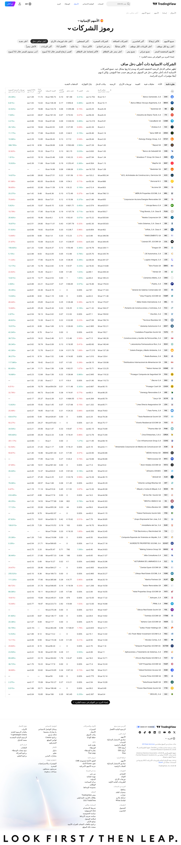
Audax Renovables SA (152, 585)
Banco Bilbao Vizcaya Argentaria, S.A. (145, 103)
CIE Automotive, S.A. (152, 254)
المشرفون (53, 743)
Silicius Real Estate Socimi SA (149, 610)
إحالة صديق (52, 735)
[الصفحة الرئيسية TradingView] (164, 4)
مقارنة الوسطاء (90, 750)
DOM (166, 670)
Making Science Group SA (150, 549)
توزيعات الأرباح (120, 779)
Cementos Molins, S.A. (152, 278)
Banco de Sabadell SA (152, 151)
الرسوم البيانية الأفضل (118, 729)
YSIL (165, 610)
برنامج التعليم (22, 756)
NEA (165, 640)
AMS (165, 157)
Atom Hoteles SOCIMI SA (151, 465)
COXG (166, 441)
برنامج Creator (51, 737)
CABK (166, 121)
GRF (165, 229)
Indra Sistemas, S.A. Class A (149, 223)
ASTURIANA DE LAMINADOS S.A (147, 561)
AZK (165, 597)
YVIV (166, 422)
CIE (166, 254)
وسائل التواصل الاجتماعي (47, 729)
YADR (166, 622)
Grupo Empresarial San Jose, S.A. (147, 519)
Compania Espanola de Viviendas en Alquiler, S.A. (141, 537)
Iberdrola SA (156, 109)
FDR (165, 284)
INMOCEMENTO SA (153, 235)
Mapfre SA (156, 163)
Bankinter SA (155, 169)
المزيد (59, 4)
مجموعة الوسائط (89, 787)
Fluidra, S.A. (156, 284)
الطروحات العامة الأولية (117, 782)
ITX (166, 115)
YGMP (166, 296)
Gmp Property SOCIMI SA (150, 296)
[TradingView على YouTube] (164, 732)
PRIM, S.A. (156, 604)
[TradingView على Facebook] (169, 732)
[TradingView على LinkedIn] (154, 732)
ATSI (165, 652)
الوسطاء (67, 4)
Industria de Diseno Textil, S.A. (148, 115)
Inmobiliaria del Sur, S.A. (151, 525)
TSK (165, 531)
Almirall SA (156, 477)
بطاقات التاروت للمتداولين (86, 798)
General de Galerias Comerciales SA (146, 290)
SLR (165, 350)
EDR (165, 471)
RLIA (165, 356)
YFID (165, 513)
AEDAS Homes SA (153, 453)
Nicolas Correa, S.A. (153, 640)
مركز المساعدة (90, 782)
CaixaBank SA (155, 121)
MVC (166, 459)
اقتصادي (123, 774)
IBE (166, 109)
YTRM (166, 616)
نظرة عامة (92, 745)
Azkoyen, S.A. (155, 597)
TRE (165, 320)
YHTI (165, 591)
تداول (55, 750)
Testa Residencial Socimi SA (149, 416)
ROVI (166, 344)
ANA (165, 187)
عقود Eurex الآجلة (89, 763)
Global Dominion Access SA (150, 670)
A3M (165, 447)
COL (165, 241)
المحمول (122, 808)
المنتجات (100, 4)
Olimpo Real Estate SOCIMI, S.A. (148, 573)
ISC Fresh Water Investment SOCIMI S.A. (144, 634)
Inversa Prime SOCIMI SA (150, 676)
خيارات (123, 795)
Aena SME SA (155, 133)
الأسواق (76, 4)
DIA (166, 362)
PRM (165, 604)
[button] (96, 3)
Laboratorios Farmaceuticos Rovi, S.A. (145, 344)
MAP (165, 163)
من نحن (93, 774)
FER (165, 181)
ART (165, 483)
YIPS (165, 676)
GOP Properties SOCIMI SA (150, 664)
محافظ (123, 789)
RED (165, 217)
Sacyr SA (157, 398)
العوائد (123, 776)
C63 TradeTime (89, 800)
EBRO (166, 266)
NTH (165, 682)
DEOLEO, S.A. (155, 694)
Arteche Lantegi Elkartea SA (149, 483)
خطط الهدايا (91, 737)
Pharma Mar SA (154, 429)
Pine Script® (121, 800)
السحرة (54, 766)
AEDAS (165, 453)
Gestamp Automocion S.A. (150, 326)
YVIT (165, 658)
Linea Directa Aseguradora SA (149, 404)
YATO (166, 465)
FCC (165, 308)
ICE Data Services (148, 744)
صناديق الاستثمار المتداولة (116, 739)
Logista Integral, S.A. (152, 260)
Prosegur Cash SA (153, 386)
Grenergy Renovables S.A (150, 392)
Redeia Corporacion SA (151, 217)
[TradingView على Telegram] (149, 732)
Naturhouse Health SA (152, 682)
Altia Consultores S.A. (152, 555)
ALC (165, 555)
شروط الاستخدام (89, 808)
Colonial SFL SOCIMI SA (151, 241)
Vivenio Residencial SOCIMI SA (148, 423)
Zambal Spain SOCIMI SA (150, 567)
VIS (166, 314)
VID (166, 272)
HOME (166, 368)
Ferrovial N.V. (155, 181)
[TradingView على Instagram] (159, 732)
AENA (166, 133)
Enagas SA (156, 248)
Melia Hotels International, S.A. (148, 302)
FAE (165, 410)
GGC (165, 290)
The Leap (92, 753)
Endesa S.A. (156, 127)
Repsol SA (157, 145)
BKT (165, 169)
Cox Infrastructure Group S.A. (149, 441)
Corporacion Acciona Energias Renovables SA (142, 199)
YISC (165, 634)
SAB (165, 151)
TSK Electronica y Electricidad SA (147, 531)
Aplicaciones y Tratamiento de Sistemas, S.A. (143, 652)
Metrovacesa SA (154, 459)
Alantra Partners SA (153, 579)
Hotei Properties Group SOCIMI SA (147, 591)
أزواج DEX (122, 750)
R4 (166, 501)
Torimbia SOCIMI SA (153, 616)
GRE (165, 392)
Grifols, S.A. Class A (153, 229)
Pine (124, 753)
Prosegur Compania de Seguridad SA (146, 374)
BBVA (166, 103)
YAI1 (165, 495)
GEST (166, 326)
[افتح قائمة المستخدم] (19, 3)
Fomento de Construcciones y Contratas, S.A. (142, 308)
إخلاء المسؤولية (90, 811)
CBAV (166, 507)
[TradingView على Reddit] (140, 732)
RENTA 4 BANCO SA (152, 501)
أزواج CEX (122, 748)
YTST (166, 416)
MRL (165, 193)
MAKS (166, 549)
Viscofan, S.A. (155, 314)
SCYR (166, 398)
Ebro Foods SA (155, 266)
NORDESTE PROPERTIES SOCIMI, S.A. (145, 543)
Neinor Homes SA (154, 368)
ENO (165, 380)
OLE (165, 694)
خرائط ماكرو (121, 798)
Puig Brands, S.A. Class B (150, 211)
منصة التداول (22, 740)
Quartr (161, 762)
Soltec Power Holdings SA (150, 628)
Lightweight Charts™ (18, 735)
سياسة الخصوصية (89, 813)
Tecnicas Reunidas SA (152, 320)
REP (165, 145)
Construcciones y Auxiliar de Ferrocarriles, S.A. (142, 338)
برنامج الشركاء (21, 753)
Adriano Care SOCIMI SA (151, 622)
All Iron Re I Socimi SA (152, 495)
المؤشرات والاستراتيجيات (47, 763)
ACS (165, 175)
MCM (166, 489)
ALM (165, 477)
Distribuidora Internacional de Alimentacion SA (142, 362)
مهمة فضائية (91, 776)
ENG (165, 248)
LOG (165, 260)
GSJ (165, 519)
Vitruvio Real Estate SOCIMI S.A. (148, 658)
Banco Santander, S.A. (152, 97)
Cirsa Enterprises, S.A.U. (151, 435)
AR (26, 4)
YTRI (165, 688)
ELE (166, 127)
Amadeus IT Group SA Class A (149, 157)
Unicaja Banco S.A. (153, 205)
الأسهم (123, 737)
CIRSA (166, 435)
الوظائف (93, 785)
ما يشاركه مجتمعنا (50, 732)
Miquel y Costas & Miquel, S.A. (148, 489)
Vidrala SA (157, 272)
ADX (165, 585)
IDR (166, 223)
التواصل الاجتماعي (88, 4)
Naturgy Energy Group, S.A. (149, 139)
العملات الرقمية (120, 745)
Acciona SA (156, 187)
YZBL (166, 567)
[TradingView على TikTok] (145, 732)
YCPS (166, 332)
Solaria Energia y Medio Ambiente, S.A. (145, 350)
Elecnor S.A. (156, 380)
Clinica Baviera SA (153, 507)
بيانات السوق (91, 735)
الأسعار (93, 732)
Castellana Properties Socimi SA (148, 332)
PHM (165, 429)
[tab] (169, 41)
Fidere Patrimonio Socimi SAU (149, 513)
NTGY (166, 139)
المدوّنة (93, 779)
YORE (166, 573)
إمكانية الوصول (90, 819)
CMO (166, 278)
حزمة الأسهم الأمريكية (87, 766)
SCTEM (165, 646)
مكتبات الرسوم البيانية (19, 732)
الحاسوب (122, 811)
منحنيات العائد (121, 792)
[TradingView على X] (174, 732)
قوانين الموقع (52, 740)
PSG (165, 374)
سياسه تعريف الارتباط (88, 816)
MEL (165, 302)
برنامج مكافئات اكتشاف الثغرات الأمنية (82, 824)
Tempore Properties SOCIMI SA (147, 646)
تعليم (55, 753)
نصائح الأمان (91, 821)
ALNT (166, 579)
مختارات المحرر (51, 756)
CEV (165, 537)
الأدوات (24, 729)
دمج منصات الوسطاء (19, 750)
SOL (165, 628)
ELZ (165, 561)
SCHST (165, 543)
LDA (165, 404)
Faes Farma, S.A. (154, 410)
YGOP (166, 664)
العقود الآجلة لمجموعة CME (86, 761)
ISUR (165, 525)
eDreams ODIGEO (154, 471)
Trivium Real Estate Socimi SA (149, 688)
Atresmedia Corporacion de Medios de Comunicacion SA (138, 447)
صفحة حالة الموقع (89, 827)
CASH (166, 386)
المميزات (92, 729)
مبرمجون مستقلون (50, 769)
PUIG (166, 211)
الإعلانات (24, 748)
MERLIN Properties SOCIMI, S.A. (148, 193)
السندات (123, 742)
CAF (165, 338)
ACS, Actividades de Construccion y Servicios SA (141, 175)
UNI (166, 205)
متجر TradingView (89, 795)
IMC (165, 235)
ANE (165, 199)
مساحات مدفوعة (50, 771)
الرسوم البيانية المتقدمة (18, 737)
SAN (165, 97)
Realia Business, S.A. (152, 356)
